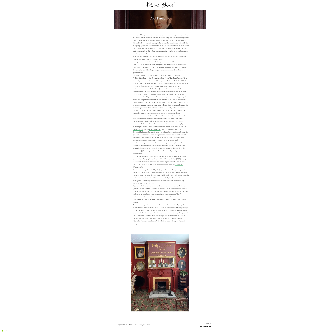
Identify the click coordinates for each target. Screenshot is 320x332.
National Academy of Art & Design (152, 81)
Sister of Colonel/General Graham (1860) (167, 159)
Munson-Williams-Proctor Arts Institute (146, 86)
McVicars (171, 127)
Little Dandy (177, 86)
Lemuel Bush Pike (154, 129)
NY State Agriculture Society (160, 78)
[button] (110, 5)
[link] (160, 5)
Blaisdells (162, 127)
